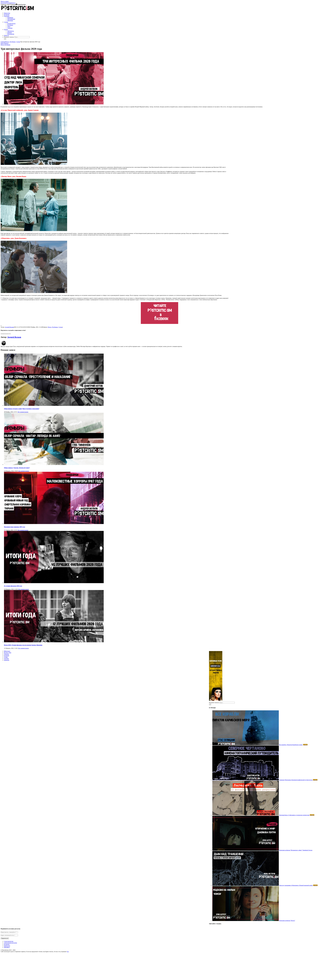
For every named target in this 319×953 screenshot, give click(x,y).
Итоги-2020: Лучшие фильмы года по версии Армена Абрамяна (23, 645)
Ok (68, 951)
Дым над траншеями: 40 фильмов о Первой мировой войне (298, 885)
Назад (2, 43)
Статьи (60, 327)
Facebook (6, 655)
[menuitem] (7, 13)
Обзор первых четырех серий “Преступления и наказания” (21, 408)
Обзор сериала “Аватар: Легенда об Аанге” (17, 467)
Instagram (6, 660)
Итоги (3, 44)
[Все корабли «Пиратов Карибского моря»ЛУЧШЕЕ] (245, 744)
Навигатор (7, 945)
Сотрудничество (8, 941)
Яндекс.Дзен (7, 652)
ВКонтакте (7, 651)
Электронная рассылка (10, 942)
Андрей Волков (9, 327)
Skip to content (5, 1)
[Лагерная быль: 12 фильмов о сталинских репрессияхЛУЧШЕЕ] (245, 815)
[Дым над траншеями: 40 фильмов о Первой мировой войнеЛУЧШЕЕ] (245, 885)
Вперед (6, 43)
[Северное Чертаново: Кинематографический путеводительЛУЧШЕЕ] (245, 780)
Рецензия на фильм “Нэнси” (287, 920)
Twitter (6, 657)
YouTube (6, 658)
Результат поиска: (9, 37)
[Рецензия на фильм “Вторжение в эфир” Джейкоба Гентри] (245, 850)
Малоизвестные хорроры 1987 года (14, 527)
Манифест (7, 947)
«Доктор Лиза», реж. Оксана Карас (13, 176)
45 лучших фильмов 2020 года (13, 586)
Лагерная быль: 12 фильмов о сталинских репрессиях (296, 815)
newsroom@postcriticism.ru (8, 3)
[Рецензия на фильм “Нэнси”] (245, 920)
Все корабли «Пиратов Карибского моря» (293, 744)
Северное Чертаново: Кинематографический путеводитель (298, 780)
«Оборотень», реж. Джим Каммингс (14, 238)
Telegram (6, 654)
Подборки (7, 44)
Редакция (6, 944)
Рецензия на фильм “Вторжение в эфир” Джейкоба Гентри (295, 850)
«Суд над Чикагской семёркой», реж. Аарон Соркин (20, 110)
